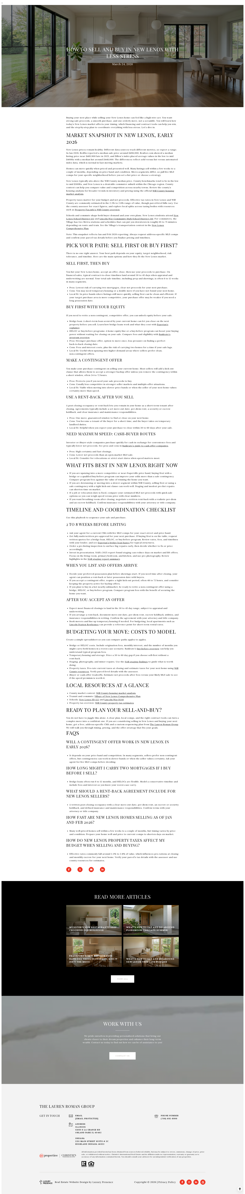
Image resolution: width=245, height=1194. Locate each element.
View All (122, 979)
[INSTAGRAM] (189, 1182)
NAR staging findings (136, 661)
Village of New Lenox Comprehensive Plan (117, 696)
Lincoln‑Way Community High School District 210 (126, 218)
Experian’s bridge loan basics (114, 542)
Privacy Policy (167, 1182)
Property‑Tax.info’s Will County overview (97, 209)
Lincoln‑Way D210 (114, 699)
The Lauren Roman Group (164, 724)
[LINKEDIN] (196, 1182)
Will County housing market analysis (116, 693)
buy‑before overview (148, 648)
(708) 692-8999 (169, 1118)
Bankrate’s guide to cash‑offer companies (145, 445)
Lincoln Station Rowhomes (84, 624)
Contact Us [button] (122, 1056)
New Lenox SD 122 (89, 699)
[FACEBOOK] (182, 1182)
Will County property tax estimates (114, 703)
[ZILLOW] (202, 1182)
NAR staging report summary (104, 559)
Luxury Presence (103, 1182)
